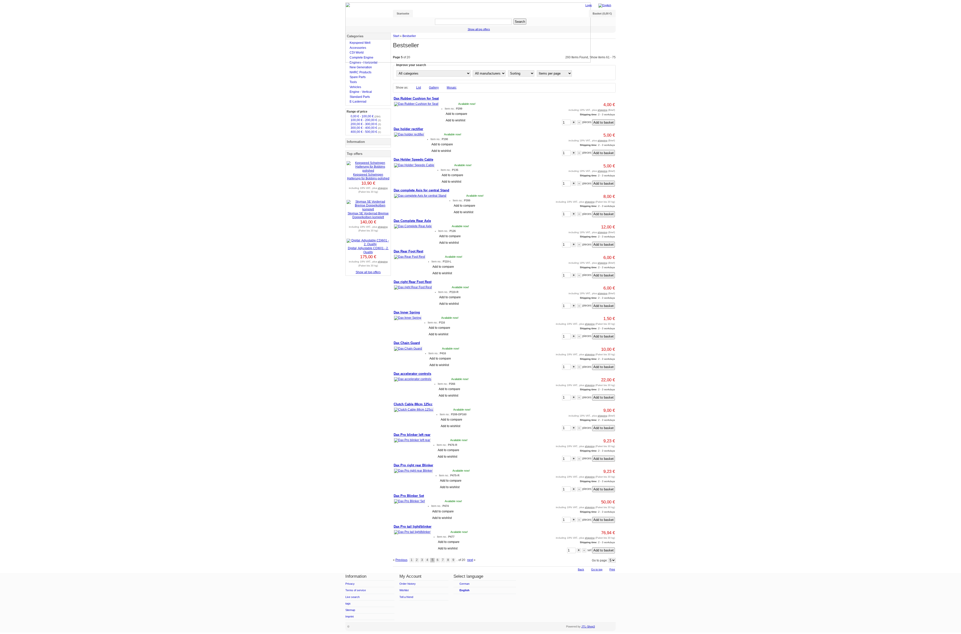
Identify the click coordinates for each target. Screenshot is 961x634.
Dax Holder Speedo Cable (413, 159)
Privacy (350, 583)
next (470, 560)
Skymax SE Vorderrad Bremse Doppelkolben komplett (368, 215)
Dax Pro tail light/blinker (412, 526)
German (464, 583)
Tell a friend (406, 596)
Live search (352, 596)
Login (588, 5)
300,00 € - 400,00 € (366, 128)
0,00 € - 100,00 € (365, 116)
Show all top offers (368, 272)
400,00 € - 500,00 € (366, 132)
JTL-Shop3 (588, 626)
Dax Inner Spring (407, 312)
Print (612, 569)
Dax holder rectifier (408, 129)
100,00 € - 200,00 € (366, 120)
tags (348, 603)
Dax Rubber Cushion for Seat (416, 98)
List (418, 87)
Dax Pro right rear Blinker (413, 465)
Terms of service (355, 590)
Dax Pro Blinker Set (409, 496)
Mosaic (451, 87)
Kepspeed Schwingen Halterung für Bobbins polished (368, 176)
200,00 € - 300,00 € (366, 124)
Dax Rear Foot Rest (408, 251)
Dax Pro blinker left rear (412, 435)
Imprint (349, 616)
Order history (407, 583)
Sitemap (350, 609)
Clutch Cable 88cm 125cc (413, 404)
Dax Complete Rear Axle (412, 221)
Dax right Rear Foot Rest (412, 282)
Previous (401, 560)
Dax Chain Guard (407, 343)
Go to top (596, 569)
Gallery (434, 87)
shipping (602, 110)
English (464, 590)
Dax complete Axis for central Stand (421, 190)
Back (581, 569)
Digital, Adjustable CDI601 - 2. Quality (368, 250)
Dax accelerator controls (412, 374)
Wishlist (404, 590)
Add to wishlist (455, 120)
